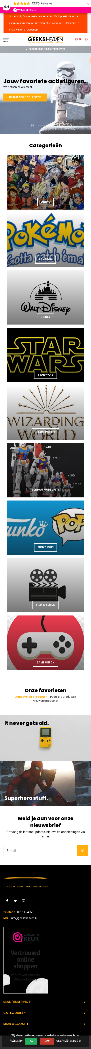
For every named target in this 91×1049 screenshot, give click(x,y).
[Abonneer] (82, 850)
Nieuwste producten (46, 700)
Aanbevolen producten (31, 696)
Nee (47, 1041)
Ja (31, 1041)
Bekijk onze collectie (25, 97)
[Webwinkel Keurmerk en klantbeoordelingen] (25, 960)
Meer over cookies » (68, 1041)
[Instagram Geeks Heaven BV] (23, 901)
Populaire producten (63, 696)
